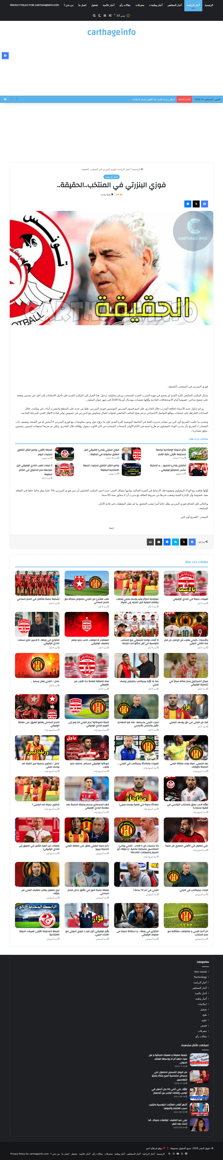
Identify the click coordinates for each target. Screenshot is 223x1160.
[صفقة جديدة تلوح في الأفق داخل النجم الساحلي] (87, 874)
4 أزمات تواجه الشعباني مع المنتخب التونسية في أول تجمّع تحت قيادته (140, 642)
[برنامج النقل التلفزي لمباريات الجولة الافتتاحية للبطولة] (131, 469)
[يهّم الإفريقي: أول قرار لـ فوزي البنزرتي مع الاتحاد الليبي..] (87, 915)
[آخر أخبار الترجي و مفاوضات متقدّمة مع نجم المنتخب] (186, 915)
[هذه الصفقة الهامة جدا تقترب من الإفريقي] (87, 665)
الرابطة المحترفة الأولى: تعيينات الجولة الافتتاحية (39, 933)
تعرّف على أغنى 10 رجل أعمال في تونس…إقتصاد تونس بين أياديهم (169, 1091)
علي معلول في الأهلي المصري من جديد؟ (186, 846)
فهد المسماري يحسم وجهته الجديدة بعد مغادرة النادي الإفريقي (87, 806)
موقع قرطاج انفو (154, 1148)
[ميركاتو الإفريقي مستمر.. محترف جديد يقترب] (87, 747)
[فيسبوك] (204, 203)
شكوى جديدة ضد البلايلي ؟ (45, 804)
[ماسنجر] (187, 203)
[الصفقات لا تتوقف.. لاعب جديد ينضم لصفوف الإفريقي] (87, 624)
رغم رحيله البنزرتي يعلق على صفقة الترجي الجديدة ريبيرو (87, 847)
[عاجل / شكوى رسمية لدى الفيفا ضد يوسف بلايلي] (37, 747)
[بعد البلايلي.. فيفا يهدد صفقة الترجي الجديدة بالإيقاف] (186, 747)
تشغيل (94, 5)
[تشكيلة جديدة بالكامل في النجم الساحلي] (37, 583)
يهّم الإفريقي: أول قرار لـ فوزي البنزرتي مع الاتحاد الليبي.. (87, 933)
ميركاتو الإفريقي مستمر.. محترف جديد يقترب (89, 765)
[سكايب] (175, 542)
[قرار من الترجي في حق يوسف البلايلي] (186, 706)
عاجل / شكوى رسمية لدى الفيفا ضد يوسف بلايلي (40, 765)
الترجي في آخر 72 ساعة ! (146, 890)
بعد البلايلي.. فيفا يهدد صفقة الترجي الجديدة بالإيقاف (189, 765)
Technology (200, 977)
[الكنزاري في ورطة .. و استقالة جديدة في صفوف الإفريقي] (136, 915)
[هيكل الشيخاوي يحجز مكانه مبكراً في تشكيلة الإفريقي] (186, 665)
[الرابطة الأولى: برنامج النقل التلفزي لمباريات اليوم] (64, 453)
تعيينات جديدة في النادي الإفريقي (190, 599)
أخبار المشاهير (175, 5)
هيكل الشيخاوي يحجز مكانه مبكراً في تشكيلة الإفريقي (188, 683)
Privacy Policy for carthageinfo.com (34, 5)
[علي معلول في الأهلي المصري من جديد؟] (186, 829)
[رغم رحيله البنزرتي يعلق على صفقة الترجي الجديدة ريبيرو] (87, 829)
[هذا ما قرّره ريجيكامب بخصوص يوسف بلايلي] (136, 665)
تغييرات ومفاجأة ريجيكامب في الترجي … (138, 763)
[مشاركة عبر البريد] (158, 542)
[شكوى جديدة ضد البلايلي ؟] (37, 788)
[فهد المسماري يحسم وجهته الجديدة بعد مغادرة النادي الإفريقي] (87, 788)
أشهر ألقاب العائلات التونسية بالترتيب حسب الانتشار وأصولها (168, 1106)
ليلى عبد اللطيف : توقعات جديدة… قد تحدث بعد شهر (167, 1122)
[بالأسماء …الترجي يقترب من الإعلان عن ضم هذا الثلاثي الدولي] (186, 624)
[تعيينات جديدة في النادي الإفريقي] (186, 583)
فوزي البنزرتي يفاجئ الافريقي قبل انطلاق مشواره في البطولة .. (144, 99)
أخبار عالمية (108, 5)
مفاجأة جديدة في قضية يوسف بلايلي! (139, 804)
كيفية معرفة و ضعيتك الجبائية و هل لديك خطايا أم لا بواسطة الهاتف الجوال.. (168, 1059)
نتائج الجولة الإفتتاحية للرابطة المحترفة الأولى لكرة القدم (171, 452)
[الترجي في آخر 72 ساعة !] (136, 874)
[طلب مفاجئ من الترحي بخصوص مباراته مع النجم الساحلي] (87, 583)
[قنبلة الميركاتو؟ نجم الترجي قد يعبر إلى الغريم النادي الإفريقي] (87, 706)
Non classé (200, 971)
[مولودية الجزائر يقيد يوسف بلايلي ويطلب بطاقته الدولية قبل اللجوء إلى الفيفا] (136, 583)
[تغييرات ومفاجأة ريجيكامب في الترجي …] (136, 747)
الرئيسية (209, 5)
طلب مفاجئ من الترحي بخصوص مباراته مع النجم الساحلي (87, 601)
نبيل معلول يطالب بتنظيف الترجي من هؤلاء (40, 892)
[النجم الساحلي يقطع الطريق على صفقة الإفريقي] (37, 706)
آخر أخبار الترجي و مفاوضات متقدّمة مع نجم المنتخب (188, 933)
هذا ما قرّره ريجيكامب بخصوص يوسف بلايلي (139, 683)
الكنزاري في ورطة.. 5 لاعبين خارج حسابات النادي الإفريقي (38, 642)
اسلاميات (202, 1004)
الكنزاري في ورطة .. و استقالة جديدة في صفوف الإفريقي (138, 933)
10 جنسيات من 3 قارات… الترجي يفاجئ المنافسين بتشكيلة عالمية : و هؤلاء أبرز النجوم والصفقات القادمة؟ (138, 849)
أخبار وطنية (157, 5)
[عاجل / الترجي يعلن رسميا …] (37, 665)
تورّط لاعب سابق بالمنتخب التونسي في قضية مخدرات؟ (187, 806)
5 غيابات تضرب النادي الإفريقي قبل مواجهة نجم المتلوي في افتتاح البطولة (34, 470)
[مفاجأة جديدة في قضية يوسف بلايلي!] (136, 788)
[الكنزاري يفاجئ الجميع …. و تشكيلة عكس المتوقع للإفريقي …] (198, 469)
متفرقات (140, 5)
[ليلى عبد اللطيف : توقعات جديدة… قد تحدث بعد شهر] (199, 1124)
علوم (204, 1020)
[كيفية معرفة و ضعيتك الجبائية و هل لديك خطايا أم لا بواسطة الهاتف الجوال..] (199, 1059)
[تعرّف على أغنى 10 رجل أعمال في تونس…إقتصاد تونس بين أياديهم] (199, 1093)
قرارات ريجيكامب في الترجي (194, 890)
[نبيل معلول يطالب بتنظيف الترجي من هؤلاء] (37, 874)
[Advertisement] (111, 67)
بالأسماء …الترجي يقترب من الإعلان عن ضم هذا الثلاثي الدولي (186, 642)
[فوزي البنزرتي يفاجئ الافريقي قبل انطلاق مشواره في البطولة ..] (131, 453)
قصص (204, 1025)
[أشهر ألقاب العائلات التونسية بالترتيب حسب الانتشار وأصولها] (199, 1109)
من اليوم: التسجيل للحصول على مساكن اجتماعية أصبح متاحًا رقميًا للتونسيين (169, 1076)
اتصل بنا (82, 5)
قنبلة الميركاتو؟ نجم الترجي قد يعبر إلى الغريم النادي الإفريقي (88, 724)
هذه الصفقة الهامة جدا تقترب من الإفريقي (91, 683)
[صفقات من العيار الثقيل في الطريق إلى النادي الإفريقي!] (37, 829)
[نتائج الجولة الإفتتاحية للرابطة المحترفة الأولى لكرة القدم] (198, 453)
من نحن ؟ (69, 5)
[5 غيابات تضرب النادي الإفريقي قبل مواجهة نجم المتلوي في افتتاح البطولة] (64, 469)
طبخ (205, 1014)
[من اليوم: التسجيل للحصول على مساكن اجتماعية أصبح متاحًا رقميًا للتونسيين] (199, 1076)
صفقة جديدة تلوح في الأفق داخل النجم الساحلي (88, 892)
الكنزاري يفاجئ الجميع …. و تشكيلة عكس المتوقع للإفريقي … (168, 467)
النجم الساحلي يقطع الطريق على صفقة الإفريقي (38, 724)
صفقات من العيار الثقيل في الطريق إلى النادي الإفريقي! (39, 847)
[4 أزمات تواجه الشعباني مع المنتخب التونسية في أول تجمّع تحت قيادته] (136, 624)
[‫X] (196, 203)
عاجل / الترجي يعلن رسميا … (45, 681)
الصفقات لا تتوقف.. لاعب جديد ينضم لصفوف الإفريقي (90, 642)
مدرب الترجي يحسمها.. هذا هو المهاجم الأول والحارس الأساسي (138, 724)
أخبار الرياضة (193, 5)
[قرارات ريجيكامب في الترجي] (186, 874)
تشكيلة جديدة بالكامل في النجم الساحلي (38, 599)
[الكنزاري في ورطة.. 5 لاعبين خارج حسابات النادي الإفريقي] (37, 624)
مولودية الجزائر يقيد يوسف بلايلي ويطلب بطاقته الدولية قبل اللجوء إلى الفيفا (137, 601)
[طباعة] (150, 542)
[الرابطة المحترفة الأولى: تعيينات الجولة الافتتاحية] (37, 915)
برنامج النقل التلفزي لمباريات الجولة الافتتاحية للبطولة (101, 467)
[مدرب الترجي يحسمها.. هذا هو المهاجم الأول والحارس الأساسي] (136, 706)
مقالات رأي (125, 5)
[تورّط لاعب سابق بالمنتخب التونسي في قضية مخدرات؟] (186, 788)
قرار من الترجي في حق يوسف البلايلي (188, 722)
